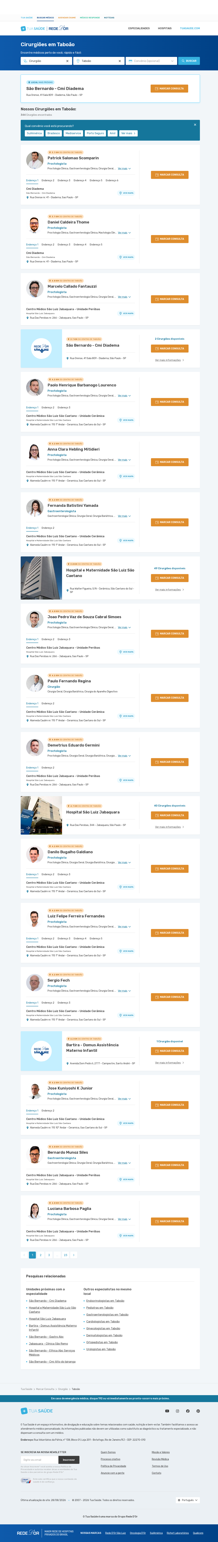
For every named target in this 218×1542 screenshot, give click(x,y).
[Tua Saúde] (37, 1411)
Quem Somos (108, 1452)
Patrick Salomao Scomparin (73, 158)
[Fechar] (195, 125)
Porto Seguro (95, 133)
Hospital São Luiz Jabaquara (40, 313)
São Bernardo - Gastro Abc (46, 1336)
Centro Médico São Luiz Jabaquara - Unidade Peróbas (63, 309)
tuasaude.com (190, 28)
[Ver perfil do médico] (34, 160)
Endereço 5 (96, 180)
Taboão (76, 1389)
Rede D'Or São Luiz (115, 1533)
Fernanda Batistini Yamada (73, 505)
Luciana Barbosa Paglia (69, 1208)
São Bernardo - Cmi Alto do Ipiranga (52, 1361)
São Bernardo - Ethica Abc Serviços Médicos (52, 1352)
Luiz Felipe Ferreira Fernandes (76, 916)
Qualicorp (198, 1533)
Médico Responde (90, 17)
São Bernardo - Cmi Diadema (55, 88)
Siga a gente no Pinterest (198, 1411)
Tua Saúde (27, 17)
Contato (156, 1473)
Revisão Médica (160, 1459)
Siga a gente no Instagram (177, 1411)
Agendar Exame (67, 17)
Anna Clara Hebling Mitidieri (74, 449)
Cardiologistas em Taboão (103, 1321)
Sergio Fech (59, 980)
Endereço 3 (64, 180)
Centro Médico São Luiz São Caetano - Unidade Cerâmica (65, 416)
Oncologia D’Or (138, 1533)
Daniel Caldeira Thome (68, 222)
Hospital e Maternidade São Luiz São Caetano (48, 420)
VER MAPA (128, 193)
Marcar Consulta (45, 1389)
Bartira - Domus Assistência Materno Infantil (53, 1327)
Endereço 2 (48, 180)
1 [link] (32, 1255)
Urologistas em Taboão (101, 1349)
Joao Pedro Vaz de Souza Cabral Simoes (84, 617)
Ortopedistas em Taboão (102, 1342)
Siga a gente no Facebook (188, 1411)
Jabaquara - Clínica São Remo (48, 1343)
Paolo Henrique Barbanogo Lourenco (82, 385)
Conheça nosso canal (167, 1411)
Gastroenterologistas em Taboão (107, 1314)
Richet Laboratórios (178, 1533)
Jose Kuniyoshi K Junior (70, 1088)
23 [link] (65, 1255)
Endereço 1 (32, 180)
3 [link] (49, 1255)
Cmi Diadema (35, 188)
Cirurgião (63, 1389)
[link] (73, 1255)
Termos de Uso (160, 1466)
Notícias (109, 17)
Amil (112, 133)
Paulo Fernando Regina (69, 681)
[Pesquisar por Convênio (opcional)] (172, 61)
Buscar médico (45, 17)
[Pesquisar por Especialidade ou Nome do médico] (67, 61)
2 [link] (41, 1255)
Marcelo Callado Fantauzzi (72, 286)
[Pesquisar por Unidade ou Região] (120, 61)
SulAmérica (34, 133)
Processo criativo (110, 1459)
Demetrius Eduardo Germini (74, 745)
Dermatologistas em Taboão (104, 1335)
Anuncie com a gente (112, 1473)
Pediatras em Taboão (99, 1307)
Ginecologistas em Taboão (103, 1328)
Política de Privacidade (113, 1466)
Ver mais (126, 133)
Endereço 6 (112, 180)
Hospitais (165, 28)
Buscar (191, 61)
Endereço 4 (80, 180)
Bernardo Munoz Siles (68, 1152)
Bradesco (54, 133)
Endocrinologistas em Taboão (105, 1300)
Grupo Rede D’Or (128, 1516)
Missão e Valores (161, 1452)
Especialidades (139, 28)
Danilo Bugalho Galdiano (70, 852)
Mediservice (73, 133)
